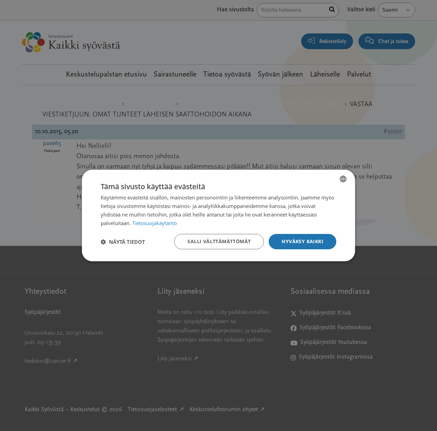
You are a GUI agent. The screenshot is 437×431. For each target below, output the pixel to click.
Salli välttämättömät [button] (219, 241)
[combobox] (343, 179)
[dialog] (218, 215)
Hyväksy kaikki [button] (302, 241)
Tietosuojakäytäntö (154, 223)
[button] (123, 242)
